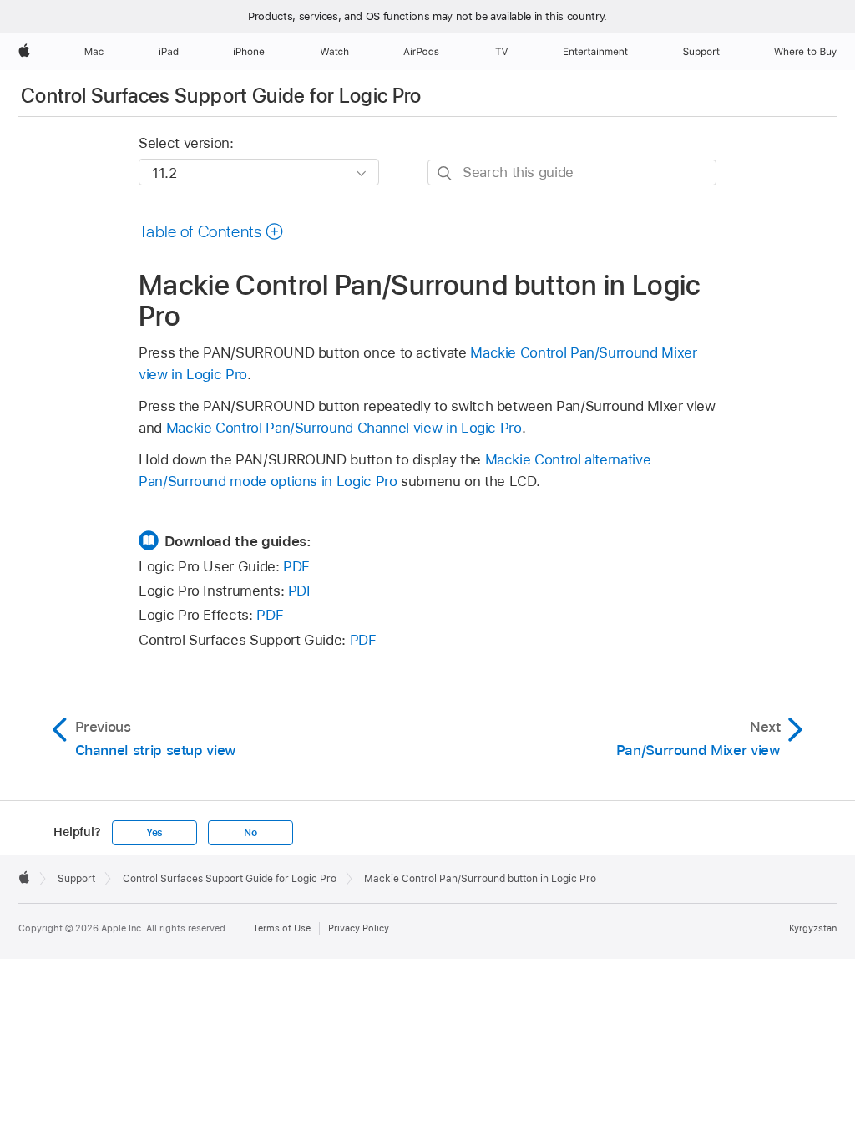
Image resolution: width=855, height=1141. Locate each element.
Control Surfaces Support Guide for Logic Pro (221, 96)
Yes (154, 833)
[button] (211, 231)
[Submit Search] (445, 173)
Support (76, 879)
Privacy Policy (358, 928)
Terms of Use (282, 928)
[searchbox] (572, 172)
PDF (296, 566)
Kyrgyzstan (813, 928)
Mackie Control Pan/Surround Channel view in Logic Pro (344, 427)
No (250, 833)
